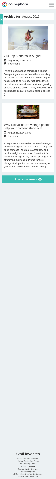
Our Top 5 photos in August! (23, 56)
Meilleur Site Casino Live (28, 477)
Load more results (26, 179)
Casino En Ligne (28, 466)
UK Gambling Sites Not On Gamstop (28, 474)
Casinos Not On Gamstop (28, 469)
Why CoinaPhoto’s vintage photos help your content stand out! (27, 126)
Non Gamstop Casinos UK (28, 459)
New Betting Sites (28, 471)
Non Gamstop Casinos (28, 464)
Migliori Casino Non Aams (28, 461)
